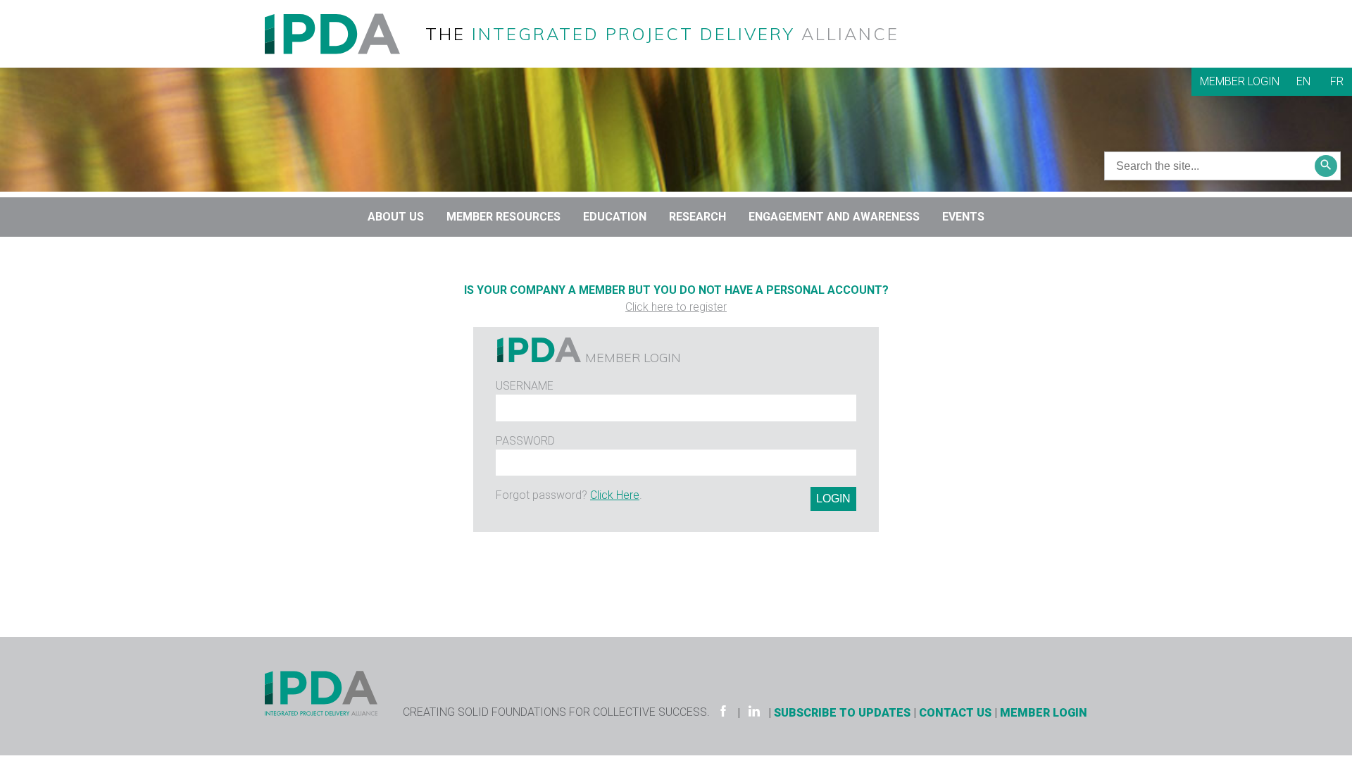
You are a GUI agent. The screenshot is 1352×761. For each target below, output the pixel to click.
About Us (396, 216)
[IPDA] (344, 32)
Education (614, 216)
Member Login (1239, 81)
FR (1337, 81)
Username (524, 385)
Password (525, 440)
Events (963, 216)
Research (697, 216)
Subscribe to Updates (842, 712)
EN (1303, 81)
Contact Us (955, 712)
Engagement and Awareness (834, 216)
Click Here (614, 495)
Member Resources (503, 216)
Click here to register (676, 307)
